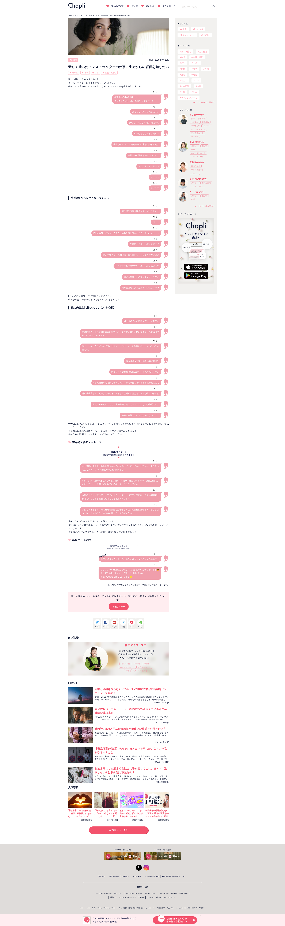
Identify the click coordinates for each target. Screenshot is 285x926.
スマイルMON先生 (198, 179)
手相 (127, 671)
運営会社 (101, 876)
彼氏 (183, 63)
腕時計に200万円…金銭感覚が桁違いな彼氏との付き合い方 (130, 728)
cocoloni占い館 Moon (134, 893)
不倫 (195, 92)
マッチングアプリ (189, 98)
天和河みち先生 (197, 162)
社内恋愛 (185, 86)
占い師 (200, 29)
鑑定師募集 (137, 876)
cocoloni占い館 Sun (154, 897)
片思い (196, 63)
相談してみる (119, 606)
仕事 (86, 73)
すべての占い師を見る (204, 206)
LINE (197, 80)
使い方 (135, 6)
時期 (183, 57)
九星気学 (194, 122)
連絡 (183, 74)
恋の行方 (203, 51)
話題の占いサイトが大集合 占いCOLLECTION (127, 897)
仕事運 (75, 73)
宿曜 (193, 119)
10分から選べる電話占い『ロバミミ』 (109, 893)
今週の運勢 (198, 57)
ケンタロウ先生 (197, 192)
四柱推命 (201, 119)
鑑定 (74, 60)
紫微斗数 (205, 122)
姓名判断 (194, 136)
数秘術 (146, 664)
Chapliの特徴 (117, 6)
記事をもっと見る (118, 830)
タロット (137, 664)
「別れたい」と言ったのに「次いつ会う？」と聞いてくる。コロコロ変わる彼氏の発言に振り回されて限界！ (105, 816)
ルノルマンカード (127, 667)
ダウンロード (169, 6)
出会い (184, 80)
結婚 (183, 69)
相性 (195, 69)
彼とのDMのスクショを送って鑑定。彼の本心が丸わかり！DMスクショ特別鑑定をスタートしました (131, 816)
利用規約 (125, 876)
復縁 (207, 69)
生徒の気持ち (110, 73)
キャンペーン (188, 35)
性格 (199, 86)
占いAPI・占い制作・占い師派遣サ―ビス (175, 893)
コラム (207, 35)
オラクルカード (144, 667)
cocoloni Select (169, 897)
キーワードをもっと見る (203, 102)
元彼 (195, 74)
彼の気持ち (186, 51)
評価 (96, 73)
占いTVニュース (151, 893)
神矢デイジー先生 (135, 645)
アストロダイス (139, 671)
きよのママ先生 (197, 115)
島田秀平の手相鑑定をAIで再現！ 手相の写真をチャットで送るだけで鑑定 (157, 813)
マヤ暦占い (195, 126)
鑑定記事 (150, 6)
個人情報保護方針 (152, 876)
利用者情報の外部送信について (174, 876)
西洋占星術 (125, 664)
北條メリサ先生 (197, 142)
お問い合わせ (114, 876)
